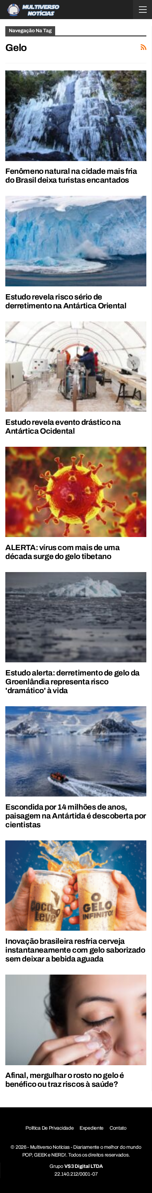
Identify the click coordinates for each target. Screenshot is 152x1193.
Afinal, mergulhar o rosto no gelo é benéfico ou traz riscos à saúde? (64, 1080)
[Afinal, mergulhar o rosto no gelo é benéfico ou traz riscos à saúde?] (75, 1020)
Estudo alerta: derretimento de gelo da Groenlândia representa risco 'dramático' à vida (72, 682)
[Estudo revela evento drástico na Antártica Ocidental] (75, 366)
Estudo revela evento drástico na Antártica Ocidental (63, 426)
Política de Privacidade (49, 1128)
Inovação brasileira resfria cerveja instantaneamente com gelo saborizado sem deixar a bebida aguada (75, 950)
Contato (118, 1128)
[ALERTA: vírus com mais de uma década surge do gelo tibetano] (75, 492)
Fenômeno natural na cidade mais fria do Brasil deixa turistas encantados (71, 175)
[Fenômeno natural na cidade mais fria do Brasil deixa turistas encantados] (75, 115)
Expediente (92, 1128)
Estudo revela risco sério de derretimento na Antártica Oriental (65, 301)
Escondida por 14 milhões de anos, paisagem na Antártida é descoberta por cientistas (75, 816)
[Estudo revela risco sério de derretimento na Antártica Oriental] (75, 241)
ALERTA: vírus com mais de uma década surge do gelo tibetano (62, 552)
